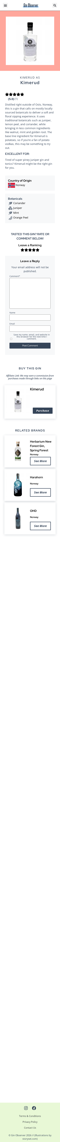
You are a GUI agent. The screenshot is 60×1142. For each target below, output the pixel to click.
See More (40, 461)
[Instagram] (26, 1108)
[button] (5, 5)
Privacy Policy (30, 1121)
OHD (33, 511)
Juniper (17, 208)
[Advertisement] (30, 576)
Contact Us (30, 1127)
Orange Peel (20, 217)
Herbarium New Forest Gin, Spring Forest (40, 446)
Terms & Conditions (30, 1116)
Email (12, 324)
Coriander (19, 203)
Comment (14, 276)
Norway (34, 454)
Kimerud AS (30, 77)
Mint (16, 212)
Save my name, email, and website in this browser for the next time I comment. (32, 337)
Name (12, 313)
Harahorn (36, 477)
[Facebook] (34, 1108)
